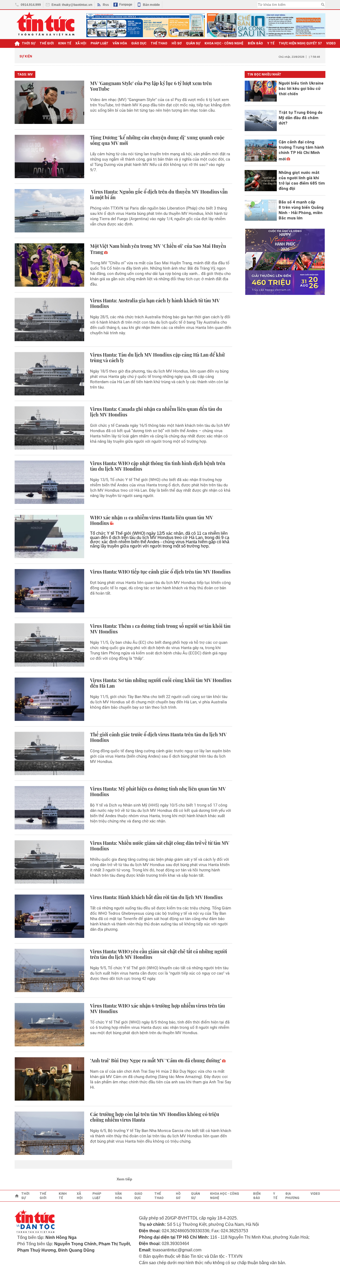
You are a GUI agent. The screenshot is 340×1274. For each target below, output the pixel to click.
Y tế (270, 43)
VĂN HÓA (120, 43)
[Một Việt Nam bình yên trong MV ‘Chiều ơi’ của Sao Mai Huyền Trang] (49, 265)
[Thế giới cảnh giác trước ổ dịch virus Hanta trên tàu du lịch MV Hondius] (49, 753)
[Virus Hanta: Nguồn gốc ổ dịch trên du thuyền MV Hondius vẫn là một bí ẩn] (49, 210)
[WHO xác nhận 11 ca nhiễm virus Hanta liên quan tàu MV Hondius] (49, 536)
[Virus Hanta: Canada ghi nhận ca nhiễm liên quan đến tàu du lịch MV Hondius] (49, 428)
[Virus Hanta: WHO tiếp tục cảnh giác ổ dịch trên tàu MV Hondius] (49, 590)
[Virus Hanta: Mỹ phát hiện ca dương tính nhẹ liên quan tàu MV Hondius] (49, 807)
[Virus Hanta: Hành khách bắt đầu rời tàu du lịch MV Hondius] (49, 916)
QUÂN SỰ (193, 43)
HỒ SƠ (177, 43)
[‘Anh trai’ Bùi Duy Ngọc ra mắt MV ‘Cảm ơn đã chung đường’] (49, 1079)
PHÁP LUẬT (99, 43)
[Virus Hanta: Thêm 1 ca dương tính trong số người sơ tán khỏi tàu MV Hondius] (49, 645)
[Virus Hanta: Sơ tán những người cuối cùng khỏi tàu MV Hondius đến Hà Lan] (49, 699)
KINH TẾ (64, 43)
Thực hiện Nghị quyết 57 (300, 43)
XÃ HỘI (80, 43)
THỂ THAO (159, 43)
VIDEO (331, 43)
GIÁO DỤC (138, 43)
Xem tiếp (124, 1179)
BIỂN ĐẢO (255, 43)
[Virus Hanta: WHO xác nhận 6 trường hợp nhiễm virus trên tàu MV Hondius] (49, 1024)
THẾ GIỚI (47, 43)
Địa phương (292, 1196)
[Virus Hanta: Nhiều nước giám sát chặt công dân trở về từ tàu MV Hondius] (49, 862)
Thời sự (28, 43)
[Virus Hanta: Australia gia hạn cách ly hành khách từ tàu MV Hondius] (49, 319)
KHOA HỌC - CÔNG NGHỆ (224, 43)
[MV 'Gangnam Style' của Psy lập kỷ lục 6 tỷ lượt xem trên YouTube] (49, 102)
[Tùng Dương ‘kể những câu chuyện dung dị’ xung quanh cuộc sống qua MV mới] (49, 156)
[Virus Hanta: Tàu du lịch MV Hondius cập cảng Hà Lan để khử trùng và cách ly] (49, 373)
